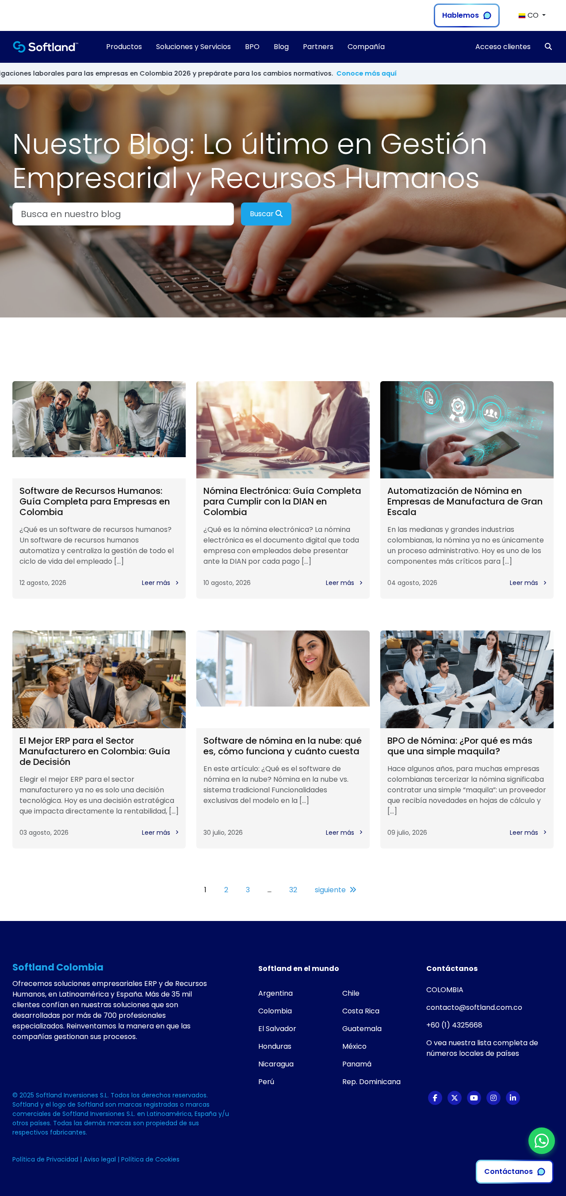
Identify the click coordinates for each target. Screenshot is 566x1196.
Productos (124, 47)
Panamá (356, 1064)
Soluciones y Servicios (193, 47)
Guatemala (362, 1029)
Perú (266, 1082)
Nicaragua (276, 1064)
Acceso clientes (503, 47)
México (354, 1046)
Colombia (275, 1011)
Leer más (157, 582)
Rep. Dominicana (371, 1082)
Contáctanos (508, 1171)
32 (293, 890)
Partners (318, 47)
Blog (281, 47)
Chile (350, 993)
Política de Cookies (150, 1159)
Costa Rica (360, 1011)
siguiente (330, 890)
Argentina (275, 993)
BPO (252, 47)
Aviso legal (101, 1159)
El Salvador (277, 1029)
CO (533, 15)
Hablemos (460, 15)
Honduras (274, 1046)
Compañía (366, 47)
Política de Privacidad (46, 1159)
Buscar (262, 214)
